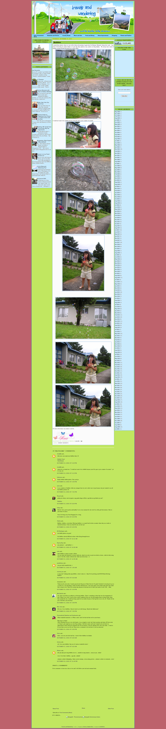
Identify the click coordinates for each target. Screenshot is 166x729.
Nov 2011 (117, 371)
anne (58, 485)
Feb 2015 (117, 290)
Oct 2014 (117, 298)
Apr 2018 (117, 211)
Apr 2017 (117, 236)
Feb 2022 (117, 151)
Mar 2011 (117, 387)
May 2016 (117, 259)
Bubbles (57, 42)
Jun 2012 (117, 356)
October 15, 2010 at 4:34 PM (67, 589)
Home (83, 708)
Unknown (59, 477)
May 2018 (117, 209)
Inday (58, 507)
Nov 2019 (117, 178)
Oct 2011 (117, 373)
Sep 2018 (117, 201)
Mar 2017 (117, 238)
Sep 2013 (117, 325)
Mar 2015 (117, 288)
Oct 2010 (117, 398)
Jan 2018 (117, 217)
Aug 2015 (117, 277)
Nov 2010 (117, 395)
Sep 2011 (117, 375)
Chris (58, 633)
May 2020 (117, 167)
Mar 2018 (117, 213)
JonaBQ (59, 454)
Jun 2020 (117, 165)
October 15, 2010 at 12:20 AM (67, 547)
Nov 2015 (117, 271)
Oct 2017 (117, 223)
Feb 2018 (117, 215)
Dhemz (59, 650)
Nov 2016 (117, 246)
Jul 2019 (117, 186)
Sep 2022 (117, 138)
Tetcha (59, 521)
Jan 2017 (117, 242)
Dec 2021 (117, 153)
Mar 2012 (117, 362)
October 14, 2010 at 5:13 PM (67, 473)
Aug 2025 (117, 118)
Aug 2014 (117, 302)
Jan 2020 (117, 176)
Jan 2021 (117, 157)
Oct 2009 (117, 422)
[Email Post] (81, 441)
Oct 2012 (117, 348)
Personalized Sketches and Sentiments (67, 615)
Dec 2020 (117, 159)
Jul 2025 (117, 120)
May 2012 (117, 358)
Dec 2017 (117, 219)
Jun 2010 (117, 406)
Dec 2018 (117, 194)
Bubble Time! (61, 459)
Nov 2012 (117, 346)
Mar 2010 (117, 412)
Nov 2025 (117, 113)
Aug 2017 (117, 228)
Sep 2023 (117, 134)
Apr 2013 (117, 335)
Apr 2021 (117, 155)
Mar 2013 (117, 337)
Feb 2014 (117, 315)
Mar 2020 (117, 172)
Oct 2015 (117, 273)
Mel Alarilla (60, 593)
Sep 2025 (117, 116)
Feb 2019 (117, 190)
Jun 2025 (117, 122)
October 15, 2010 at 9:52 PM (67, 629)
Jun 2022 (117, 143)
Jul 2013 (117, 329)
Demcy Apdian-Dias (88, 726)
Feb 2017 (117, 240)
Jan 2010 (117, 416)
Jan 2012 (117, 366)
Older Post (111, 708)
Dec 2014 (117, 294)
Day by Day (60, 543)
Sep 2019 (117, 182)
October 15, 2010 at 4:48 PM (67, 602)
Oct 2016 (117, 248)
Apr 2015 (117, 286)
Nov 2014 (117, 296)
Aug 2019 (117, 184)
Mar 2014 (117, 312)
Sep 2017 (117, 225)
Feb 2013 (117, 339)
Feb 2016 (117, 265)
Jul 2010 (117, 404)
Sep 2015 (117, 275)
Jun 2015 (117, 281)
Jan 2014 (117, 317)
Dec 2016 (117, 244)
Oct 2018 (117, 199)
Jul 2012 (117, 354)
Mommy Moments (63, 442)
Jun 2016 (117, 257)
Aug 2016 (117, 252)
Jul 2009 (117, 429)
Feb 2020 (117, 174)
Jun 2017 (117, 232)
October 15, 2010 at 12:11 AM (67, 538)
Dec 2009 (117, 418)
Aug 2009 (117, 427)
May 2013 (117, 333)
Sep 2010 (117, 400)
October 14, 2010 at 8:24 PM (67, 503)
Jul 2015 (117, 279)
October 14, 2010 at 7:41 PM (67, 492)
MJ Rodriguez (60, 531)
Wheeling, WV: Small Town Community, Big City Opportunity (44, 128)
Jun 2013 (117, 331)
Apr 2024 (117, 130)
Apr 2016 (117, 261)
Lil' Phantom (40, 79)
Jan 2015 (117, 292)
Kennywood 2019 (41, 178)
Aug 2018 (117, 203)
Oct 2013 (117, 323)
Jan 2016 (117, 267)
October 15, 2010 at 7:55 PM (67, 611)
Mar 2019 (117, 188)
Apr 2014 (117, 310)
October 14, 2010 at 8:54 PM (67, 517)
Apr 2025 (117, 126)
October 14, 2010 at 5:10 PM (67, 463)
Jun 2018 (117, 207)
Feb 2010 (117, 414)
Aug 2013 (117, 327)
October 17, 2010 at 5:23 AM (67, 646)
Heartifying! (60, 461)
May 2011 (117, 383)
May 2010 (117, 408)
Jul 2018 (117, 205)
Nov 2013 (117, 321)
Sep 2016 (117, 250)
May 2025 (117, 124)
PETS (35, 36)
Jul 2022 (117, 140)
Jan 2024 (117, 132)
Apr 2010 (117, 410)
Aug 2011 (117, 377)
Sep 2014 (117, 300)
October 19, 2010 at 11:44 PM (67, 661)
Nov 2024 (117, 128)
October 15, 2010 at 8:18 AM (67, 577)
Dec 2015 (117, 269)
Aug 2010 (117, 402)
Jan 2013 (117, 342)
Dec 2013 (117, 319)
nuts (58, 551)
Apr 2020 (117, 169)
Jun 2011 (117, 381)
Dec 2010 (117, 393)
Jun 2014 (117, 306)
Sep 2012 (117, 350)
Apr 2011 (117, 385)
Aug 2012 (117, 352)
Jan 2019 (117, 192)
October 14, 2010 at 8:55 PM (67, 527)
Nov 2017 (117, 221)
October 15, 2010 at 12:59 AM (67, 559)
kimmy (59, 642)
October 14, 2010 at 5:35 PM (67, 481)
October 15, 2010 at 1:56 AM (67, 567)
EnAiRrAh (102, 726)
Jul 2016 (117, 255)
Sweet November (35, 70)
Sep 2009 (117, 424)
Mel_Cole (59, 606)
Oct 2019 (117, 180)
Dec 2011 (117, 368)
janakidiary (60, 563)
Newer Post (56, 708)
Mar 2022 (117, 149)
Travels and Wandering (67, 726)
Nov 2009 (117, 420)
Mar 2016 (117, 263)
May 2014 (117, 308)
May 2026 (117, 111)
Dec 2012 (117, 344)
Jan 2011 (117, 391)
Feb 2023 (117, 136)
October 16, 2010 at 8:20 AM (67, 638)
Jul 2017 (117, 230)
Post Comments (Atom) (66, 712)
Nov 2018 (117, 196)
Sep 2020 (117, 161)
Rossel (59, 496)
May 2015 (117, 284)
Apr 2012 (117, 360)
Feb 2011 (117, 389)
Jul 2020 (117, 163)
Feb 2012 (117, 364)
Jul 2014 (117, 304)
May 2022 (117, 145)
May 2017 (117, 234)
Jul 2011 (117, 379)
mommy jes (60, 571)
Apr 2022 (117, 147)
